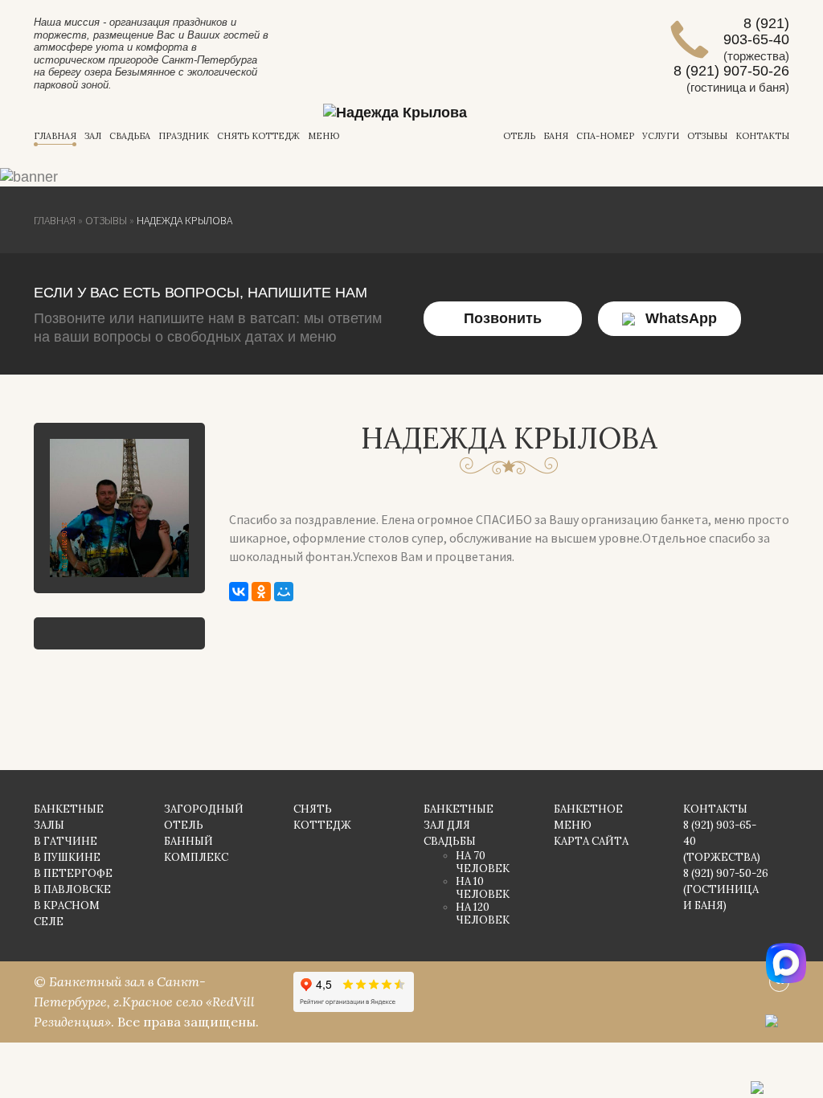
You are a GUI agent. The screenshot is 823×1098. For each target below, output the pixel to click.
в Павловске (72, 889)
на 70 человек (483, 862)
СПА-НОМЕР (605, 135)
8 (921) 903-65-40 (756, 31)
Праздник (183, 135)
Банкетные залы (69, 817)
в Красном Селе (67, 913)
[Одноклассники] (261, 591)
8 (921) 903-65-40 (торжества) (721, 841)
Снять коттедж (258, 135)
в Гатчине (65, 841)
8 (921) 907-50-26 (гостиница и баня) (725, 889)
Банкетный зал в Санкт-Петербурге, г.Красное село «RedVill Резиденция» (144, 1001)
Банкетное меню (588, 817)
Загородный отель (204, 817)
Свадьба (129, 135)
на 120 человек (483, 913)
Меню (323, 135)
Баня (555, 135)
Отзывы (707, 135)
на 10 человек (483, 888)
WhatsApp (681, 318)
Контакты (762, 135)
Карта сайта (591, 841)
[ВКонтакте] (238, 591)
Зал (92, 135)
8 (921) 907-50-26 (731, 71)
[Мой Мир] (283, 591)
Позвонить (503, 318)
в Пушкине (67, 857)
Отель (519, 135)
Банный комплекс (196, 849)
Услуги (660, 135)
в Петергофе (73, 873)
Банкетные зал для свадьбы (458, 825)
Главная (55, 135)
